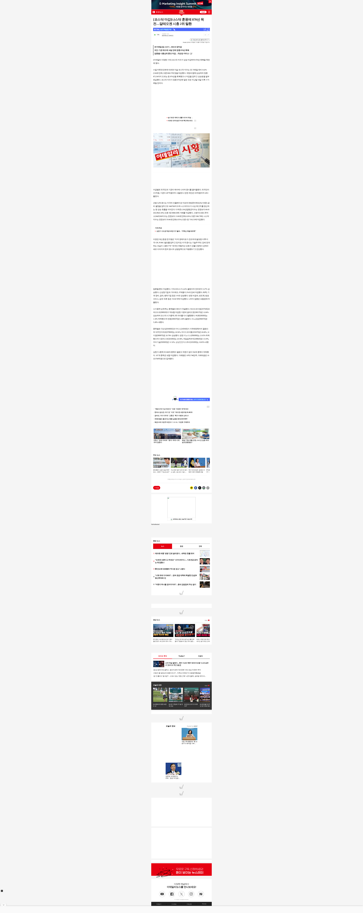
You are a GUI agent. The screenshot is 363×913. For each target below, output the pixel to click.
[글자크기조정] (205, 35)
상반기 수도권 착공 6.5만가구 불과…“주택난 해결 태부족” (176, 231)
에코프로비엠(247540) (199, 309)
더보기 (206, 620)
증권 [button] (181, 546)
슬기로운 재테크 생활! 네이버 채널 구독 (181, 117)
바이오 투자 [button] (162, 656)
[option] (181, 5)
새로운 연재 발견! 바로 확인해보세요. (180, 120)
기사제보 (173, 904)
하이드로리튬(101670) (190, 332)
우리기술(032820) (160, 342)
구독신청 (189, 904)
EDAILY (154, 12)
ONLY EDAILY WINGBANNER (181, 12)
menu (209, 12)
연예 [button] (200, 546)
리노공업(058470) (199, 319)
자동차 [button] (200, 656)
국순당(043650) (167, 329)
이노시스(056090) (191, 335)
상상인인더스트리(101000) (186, 342)
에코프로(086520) (160, 312)
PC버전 (204, 904)
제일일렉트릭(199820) (192, 339)
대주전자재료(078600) (164, 332)
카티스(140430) (181, 329)
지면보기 (158, 904)
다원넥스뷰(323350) (167, 339)
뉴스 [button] (162, 546)
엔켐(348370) (173, 319)
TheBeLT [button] (181, 656)
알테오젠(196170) (194, 312)
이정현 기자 (165, 34)
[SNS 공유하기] (208, 35)
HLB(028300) (200, 316)
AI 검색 (203, 12)
